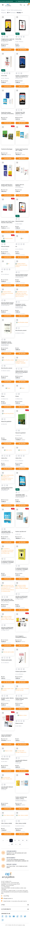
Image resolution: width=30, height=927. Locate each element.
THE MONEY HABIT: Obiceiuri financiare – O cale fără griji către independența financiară (21, 495)
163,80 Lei (18, 804)
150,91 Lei (3, 154)
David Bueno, (18, 800)
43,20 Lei (3, 538)
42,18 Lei (3, 606)
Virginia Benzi (20, 373)
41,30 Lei (18, 281)
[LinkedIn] (10, 916)
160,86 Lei (18, 538)
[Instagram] (6, 916)
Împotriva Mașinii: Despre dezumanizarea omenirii (22, 275)
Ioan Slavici (19, 725)
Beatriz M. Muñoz (6, 700)
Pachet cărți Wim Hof (21, 531)
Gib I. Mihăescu (20, 41)
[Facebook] (2, 916)
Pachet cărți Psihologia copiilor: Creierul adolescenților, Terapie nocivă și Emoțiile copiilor (22, 798)
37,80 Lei (18, 82)
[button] (2, 4)
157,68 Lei (3, 119)
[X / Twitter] (25, 916)
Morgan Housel (20, 598)
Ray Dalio (18, 762)
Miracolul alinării (19, 221)
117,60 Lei (3, 439)
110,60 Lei (3, 830)
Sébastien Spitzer (6, 370)
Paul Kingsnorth (20, 277)
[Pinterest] (21, 916)
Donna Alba (18, 39)
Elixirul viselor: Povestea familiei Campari (22, 699)
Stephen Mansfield (7, 563)
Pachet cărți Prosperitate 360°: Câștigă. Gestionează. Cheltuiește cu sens (22, 150)
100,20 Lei (18, 154)
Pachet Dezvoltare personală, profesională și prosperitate (7, 113)
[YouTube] (13, 916)
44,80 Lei (3, 45)
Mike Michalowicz (20, 497)
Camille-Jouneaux (6, 825)
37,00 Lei (3, 82)
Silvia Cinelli (19, 700)
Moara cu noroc (19, 723)
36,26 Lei (18, 119)
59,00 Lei (3, 311)
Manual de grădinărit (6, 421)
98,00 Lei (3, 804)
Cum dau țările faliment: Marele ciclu (21, 761)
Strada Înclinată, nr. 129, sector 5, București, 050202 (15, 901)
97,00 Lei (18, 191)
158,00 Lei (18, 830)
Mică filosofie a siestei (21, 330)
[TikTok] (17, 916)
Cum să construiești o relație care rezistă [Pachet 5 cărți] (6, 735)
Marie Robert (19, 223)
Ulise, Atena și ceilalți (6, 823)
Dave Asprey (19, 114)
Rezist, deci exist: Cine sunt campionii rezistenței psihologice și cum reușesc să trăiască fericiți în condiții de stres (7, 600)
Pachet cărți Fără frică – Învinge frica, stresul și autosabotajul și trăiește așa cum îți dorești (7, 185)
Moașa (2, 396)
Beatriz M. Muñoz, (20, 799)
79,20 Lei (3, 228)
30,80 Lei (18, 349)
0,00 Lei (17, 45)
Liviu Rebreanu (20, 187)
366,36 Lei (18, 641)
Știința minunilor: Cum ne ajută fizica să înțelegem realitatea (22, 372)
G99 (24, 925)
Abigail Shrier (5, 41)
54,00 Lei (3, 349)
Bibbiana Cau (5, 398)
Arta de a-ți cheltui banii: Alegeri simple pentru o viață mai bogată (22, 597)
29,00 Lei (18, 464)
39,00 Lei (3, 281)
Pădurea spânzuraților (6, 660)
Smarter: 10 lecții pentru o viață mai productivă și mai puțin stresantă (22, 76)
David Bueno (5, 490)
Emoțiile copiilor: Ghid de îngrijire (7, 699)
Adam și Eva (4, 458)
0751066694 (6, 895)
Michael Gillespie (19, 307)
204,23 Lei (3, 191)
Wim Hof (18, 534)
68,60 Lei (18, 767)
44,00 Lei (3, 377)
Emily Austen (19, 78)
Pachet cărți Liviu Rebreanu (20, 185)
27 (12, 844)
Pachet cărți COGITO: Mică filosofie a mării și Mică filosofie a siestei (7, 222)
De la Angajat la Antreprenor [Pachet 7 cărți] (21, 637)
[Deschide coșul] (28, 5)
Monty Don (5, 424)
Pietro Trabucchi (6, 601)
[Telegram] (2, 920)
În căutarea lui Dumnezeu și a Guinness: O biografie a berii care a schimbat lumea (7, 562)
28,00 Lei (3, 767)
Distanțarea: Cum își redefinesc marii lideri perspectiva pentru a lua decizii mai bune (22, 305)
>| (19, 844)
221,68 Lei (3, 740)
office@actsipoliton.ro (8, 898)
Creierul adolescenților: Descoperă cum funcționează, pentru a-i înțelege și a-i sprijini (7, 488)
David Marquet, (20, 306)
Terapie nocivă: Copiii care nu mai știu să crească (7, 39)
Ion (16, 246)
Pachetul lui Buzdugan (6, 149)
